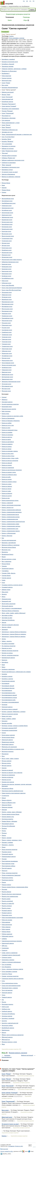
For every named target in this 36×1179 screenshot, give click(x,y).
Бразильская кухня (7, 229)
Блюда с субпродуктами (9, 533)
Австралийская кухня (8, 198)
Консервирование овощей (9, 695)
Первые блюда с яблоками (9, 821)
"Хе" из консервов (7, 144)
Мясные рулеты (6, 763)
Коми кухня (5, 280)
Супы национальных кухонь (10, 983)
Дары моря (5, 592)
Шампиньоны (5, 1030)
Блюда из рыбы (6, 477)
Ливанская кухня (6, 294)
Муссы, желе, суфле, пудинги (10, 758)
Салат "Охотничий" (7, 97)
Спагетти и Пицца (7, 974)
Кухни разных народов (8, 735)
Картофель (5, 662)
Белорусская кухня (7, 222)
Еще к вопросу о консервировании (12, 608)
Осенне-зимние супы (8, 816)
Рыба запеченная (7, 924)
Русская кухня (6, 327)
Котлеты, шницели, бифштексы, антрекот (13, 711)
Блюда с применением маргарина (11, 512)
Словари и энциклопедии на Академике (14, 6)
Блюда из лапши (6, 449)
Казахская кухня (6, 264)
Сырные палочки (6, 78)
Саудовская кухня (7, 330)
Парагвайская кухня (7, 318)
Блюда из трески (6, 488)
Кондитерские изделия (8, 681)
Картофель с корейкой (8, 59)
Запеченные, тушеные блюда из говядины (14, 634)
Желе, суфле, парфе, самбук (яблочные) (13, 613)
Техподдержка (11, 1146)
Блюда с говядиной (7, 502)
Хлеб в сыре (5, 1006)
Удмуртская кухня (7, 348)
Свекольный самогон (8, 943)
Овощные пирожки (7, 807)
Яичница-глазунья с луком (9, 1042)
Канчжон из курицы (7, 653)
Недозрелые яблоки (7, 788)
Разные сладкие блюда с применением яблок (15, 887)
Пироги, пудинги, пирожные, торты (12, 840)
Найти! (32, 9)
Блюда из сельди (7, 479)
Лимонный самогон (7, 739)
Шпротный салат (6, 80)
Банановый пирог (7, 406)
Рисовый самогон (7, 910)
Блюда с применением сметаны (11, 526)
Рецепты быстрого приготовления (11, 894)
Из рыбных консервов (8, 643)
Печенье (4, 833)
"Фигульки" (5, 153)
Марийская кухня (7, 299)
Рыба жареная (6, 922)
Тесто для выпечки (7, 990)
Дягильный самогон (7, 606)
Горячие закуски (6, 578)
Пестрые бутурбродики (8, 826)
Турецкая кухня (6, 344)
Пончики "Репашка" (7, 111)
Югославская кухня (7, 386)
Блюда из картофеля (8, 441)
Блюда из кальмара (7, 434)
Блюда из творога (7, 486)
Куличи (4, 732)
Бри (3, 538)
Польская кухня (6, 323)
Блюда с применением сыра (10, 528)
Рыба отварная (6, 927)
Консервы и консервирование (10, 702)
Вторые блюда (6, 183)
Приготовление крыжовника (10, 861)
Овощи (4, 798)
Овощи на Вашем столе (8, 802)
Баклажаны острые (7, 169)
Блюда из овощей (7, 463)
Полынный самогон (7, 854)
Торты (3, 995)
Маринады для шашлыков (9, 746)
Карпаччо (4, 660)
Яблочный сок (6, 1039)
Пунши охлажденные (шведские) (11, 875)
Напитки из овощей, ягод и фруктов (12, 772)
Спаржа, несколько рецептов (10, 976)
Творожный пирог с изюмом (10, 988)
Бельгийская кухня (7, 224)
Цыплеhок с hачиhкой (8, 1018)
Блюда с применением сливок (10, 524)
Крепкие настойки (7, 723)
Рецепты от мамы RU (8, 903)
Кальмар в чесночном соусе (10, 61)
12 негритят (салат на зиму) (10, 172)
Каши (3, 185)
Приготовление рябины (8, 866)
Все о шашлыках (6, 561)
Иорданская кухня (7, 252)
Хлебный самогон (7, 1011)
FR (33, 1)
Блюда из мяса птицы (8, 456)
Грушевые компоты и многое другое (12, 585)
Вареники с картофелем (9, 542)
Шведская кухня (6, 372)
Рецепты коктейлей (7, 901)
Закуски (4, 622)
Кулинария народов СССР (9, 728)
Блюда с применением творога (11, 531)
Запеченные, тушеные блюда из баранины (14, 632)
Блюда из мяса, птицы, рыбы (10, 458)
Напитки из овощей (7, 770)
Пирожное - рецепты (8, 844)
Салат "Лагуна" (6, 125)
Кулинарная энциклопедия (9, 730)
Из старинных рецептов (8, 646)
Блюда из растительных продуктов (12, 470)
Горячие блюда (6, 575)
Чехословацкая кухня (8, 362)
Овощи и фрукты (6, 800)
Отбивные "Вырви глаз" (8, 158)
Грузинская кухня (7, 240)
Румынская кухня (7, 325)
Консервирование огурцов (9, 697)
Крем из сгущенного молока (10, 714)
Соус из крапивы (6, 964)
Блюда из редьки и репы (9, 472)
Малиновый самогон (8, 744)
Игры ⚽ (26, 20)
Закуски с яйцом (6, 627)
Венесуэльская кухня (8, 236)
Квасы (3, 667)
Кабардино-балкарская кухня (10, 262)
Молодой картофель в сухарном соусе (13, 749)
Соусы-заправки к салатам (16, 38)
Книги (10, 20)
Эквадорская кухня (7, 379)
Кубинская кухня (6, 283)
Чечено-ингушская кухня (9, 365)
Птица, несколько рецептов (9, 873)
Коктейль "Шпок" (6, 139)
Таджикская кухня (7, 334)
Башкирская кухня (7, 219)
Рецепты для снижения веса (10, 896)
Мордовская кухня (7, 311)
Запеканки (5, 629)
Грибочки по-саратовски (9, 162)
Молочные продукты (7, 751)
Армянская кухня (7, 215)
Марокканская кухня (7, 301)
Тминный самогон (7, 992)
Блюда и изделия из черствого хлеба (12, 416)
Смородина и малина (8, 959)
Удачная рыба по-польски (9, 155)
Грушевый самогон (7, 587)
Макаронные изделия (8, 742)
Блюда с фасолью (7, 535)
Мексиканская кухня (7, 304)
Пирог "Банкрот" (6, 127)
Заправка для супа (7, 132)
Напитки (4, 187)
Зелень (4, 639)
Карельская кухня (7, 271)
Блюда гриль (5, 413)
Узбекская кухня (6, 351)
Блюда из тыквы (6, 491)
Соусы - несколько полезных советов (12, 969)
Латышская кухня (7, 292)
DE (27, 1)
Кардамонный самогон (8, 657)
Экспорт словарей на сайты (6, 1151)
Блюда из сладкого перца (9, 481)
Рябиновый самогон (7, 936)
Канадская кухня (6, 269)
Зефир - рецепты (7, 641)
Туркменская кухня (7, 346)
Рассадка (4, 889)
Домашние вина (6, 599)
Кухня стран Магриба (8, 285)
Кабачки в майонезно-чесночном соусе (13, 160)
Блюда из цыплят (7, 495)
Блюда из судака (6, 484)
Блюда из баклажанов (8, 418)
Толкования (10, 17)
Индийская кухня (6, 250)
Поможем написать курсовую (18, 1053)
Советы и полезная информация (11, 962)
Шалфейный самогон (8, 1027)
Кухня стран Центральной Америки (12, 287)
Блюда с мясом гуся (7, 507)
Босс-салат (5, 85)
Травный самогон (7, 997)
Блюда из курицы (7, 446)
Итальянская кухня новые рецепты (12, 259)
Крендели (4, 721)
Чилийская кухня (6, 367)
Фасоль (4, 1002)
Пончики (4, 859)
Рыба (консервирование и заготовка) (12, 917)
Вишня (4, 556)
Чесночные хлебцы (7, 1025)
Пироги (4, 835)
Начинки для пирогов (8, 782)
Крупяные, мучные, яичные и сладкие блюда (15, 725)
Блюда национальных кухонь (10, 500)
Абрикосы (4, 399)
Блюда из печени (7, 465)
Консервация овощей (8, 685)
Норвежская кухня (7, 316)
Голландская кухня (7, 238)
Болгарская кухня (7, 226)
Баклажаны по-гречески (8, 146)
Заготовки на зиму (7, 617)
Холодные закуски (7, 1016)
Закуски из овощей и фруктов (10, 624)
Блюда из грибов (6, 423)
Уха (3, 999)
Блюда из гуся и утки (8, 425)
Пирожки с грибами (7, 842)
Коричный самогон (7, 707)
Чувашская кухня (6, 370)
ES (30, 1)
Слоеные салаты (6, 957)
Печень (4, 830)
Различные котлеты (7, 877)
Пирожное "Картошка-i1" (9, 104)
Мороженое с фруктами (8, 118)
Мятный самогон (6, 765)
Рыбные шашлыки (7, 934)
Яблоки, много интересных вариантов (12, 1035)
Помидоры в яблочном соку (10, 129)
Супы (3, 981)
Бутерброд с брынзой (8, 64)
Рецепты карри (6, 898)
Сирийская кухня (6, 332)
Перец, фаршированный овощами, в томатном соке (17, 134)
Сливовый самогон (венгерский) (11, 955)
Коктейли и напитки (7, 678)
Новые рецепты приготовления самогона (13, 793)
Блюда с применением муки (10, 519)
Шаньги (4, 1032)
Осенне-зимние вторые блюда (10, 814)
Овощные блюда (6, 805)
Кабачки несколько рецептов (10, 650)
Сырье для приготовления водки (11, 985)
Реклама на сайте (19, 1146)
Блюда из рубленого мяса (9, 474)
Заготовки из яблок (7, 615)
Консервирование (7, 690)
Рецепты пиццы (6, 908)
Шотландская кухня (7, 377)
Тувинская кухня (6, 339)
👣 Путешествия (4, 1148)
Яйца (3, 1044)
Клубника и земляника (8, 669)
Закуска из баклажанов (8, 174)
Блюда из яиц (6, 498)
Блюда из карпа (6, 439)
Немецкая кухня (6, 313)
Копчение (4, 704)
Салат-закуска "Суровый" (9, 106)
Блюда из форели (7, 493)
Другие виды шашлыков (8, 603)
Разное (4, 882)
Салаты (11, 36)
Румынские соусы (7, 915)
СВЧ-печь (4, 945)
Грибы (3, 580)
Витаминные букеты (7, 554)
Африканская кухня (7, 217)
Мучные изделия (6, 761)
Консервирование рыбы (8, 700)
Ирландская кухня (7, 257)
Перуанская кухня (7, 320)
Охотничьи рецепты (7, 819)
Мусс (3, 756)
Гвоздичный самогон (8, 568)
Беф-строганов (6, 411)
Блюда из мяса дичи (7, 453)
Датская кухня (6, 243)
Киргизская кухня (7, 273)
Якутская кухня (6, 388)
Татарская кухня (6, 337)
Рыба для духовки (7, 920)
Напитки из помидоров (8, 775)
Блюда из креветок (7, 444)
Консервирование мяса (8, 693)
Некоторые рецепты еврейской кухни (12, 791)
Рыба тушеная (6, 929)
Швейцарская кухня (7, 374)
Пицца (3, 847)
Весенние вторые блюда (9, 547)
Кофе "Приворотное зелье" (9, 151)
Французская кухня (7, 360)
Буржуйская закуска (7, 101)
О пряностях (5, 795)
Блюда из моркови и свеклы (10, 451)
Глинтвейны (5, 571)
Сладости (4, 950)
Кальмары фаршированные (10, 87)
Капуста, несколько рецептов (10, 655)
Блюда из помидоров (8, 467)
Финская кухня (6, 358)
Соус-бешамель (6, 966)
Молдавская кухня (7, 306)
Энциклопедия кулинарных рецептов (18, 14)
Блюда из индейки (7, 432)
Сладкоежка (5, 948)
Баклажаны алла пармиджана (10, 108)
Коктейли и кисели (7, 676)
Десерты (4, 594)
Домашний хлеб (6, 601)
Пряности (4, 870)
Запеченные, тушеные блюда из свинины (13, 636)
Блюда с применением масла (10, 514)
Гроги (3, 582)
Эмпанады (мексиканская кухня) (11, 381)
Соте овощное (6, 120)
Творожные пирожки (7, 66)
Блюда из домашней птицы (9, 430)
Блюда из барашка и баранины (11, 420)
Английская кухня (7, 210)
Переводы (26, 17)
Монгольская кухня (7, 309)
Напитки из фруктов (7, 777)
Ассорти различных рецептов (10, 404)
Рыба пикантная (6, 75)
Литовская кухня (6, 297)
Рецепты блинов (6, 891)
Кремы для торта (7, 716)
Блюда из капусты (7, 437)
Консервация (5, 683)
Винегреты (5, 552)
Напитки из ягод (6, 779)
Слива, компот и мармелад (9, 952)
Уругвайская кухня (7, 355)
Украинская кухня (7, 353)
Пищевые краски (6, 852)
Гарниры (4, 566)
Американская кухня (7, 208)
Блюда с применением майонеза (11, 510)
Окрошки (4, 809)
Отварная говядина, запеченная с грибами (14, 68)
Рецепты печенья (7, 905)
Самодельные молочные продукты (12, 941)
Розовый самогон (7, 913)
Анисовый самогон (7, 402)
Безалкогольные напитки (9, 409)
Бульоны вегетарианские (9, 540)
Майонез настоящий (8, 92)
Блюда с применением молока (10, 517)
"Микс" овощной (6, 165)
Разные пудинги (6, 884)
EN (24, 1)
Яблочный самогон (7, 1037)
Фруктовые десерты (7, 1004)
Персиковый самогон (8, 823)
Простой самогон (7, 868)
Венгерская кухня (7, 233)
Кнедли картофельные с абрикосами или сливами (16, 671)
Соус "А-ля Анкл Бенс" (8, 136)
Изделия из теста (7, 648)
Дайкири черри (6, 589)
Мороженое (5, 754)
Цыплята (4, 1020)
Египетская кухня (7, 248)
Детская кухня (6, 245)
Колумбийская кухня (7, 278)
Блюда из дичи (6, 427)
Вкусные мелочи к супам (9, 559)
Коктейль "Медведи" (7, 141)
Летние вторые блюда (8, 737)
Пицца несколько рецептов (9, 849)
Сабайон (4, 938)
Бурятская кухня (6, 231)
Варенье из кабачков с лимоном (11, 176)
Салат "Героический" (8, 113)
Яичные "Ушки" (6, 94)
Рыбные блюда (6, 931)
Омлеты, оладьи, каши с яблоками (12, 812)
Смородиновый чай (7, 99)
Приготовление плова (8, 863)
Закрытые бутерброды (8, 620)
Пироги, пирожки (6, 837)
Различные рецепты (7, 880)
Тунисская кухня (6, 341)
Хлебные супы (6, 1009)
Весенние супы (6, 549)
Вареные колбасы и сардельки (10, 545)
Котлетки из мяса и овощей (9, 709)
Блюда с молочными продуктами (11, 505)
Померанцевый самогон (9, 856)
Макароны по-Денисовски (9, 71)
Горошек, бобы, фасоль (8, 573)
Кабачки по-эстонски (8, 148)
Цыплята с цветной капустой (10, 1023)
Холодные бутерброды (8, 1013)
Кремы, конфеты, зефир (9, 718)
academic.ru (6, 3)
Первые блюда (6, 190)
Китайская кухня (6, 276)
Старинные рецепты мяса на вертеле (12, 978)
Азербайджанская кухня (8, 203)
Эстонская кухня (6, 384)
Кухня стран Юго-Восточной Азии (11, 290)
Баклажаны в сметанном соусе (10, 167)
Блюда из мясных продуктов (10, 460)
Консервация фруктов (8, 688)
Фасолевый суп (6, 115)
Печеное (4, 828)
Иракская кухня (6, 255)
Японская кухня (6, 391)
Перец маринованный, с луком (10, 122)
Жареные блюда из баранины (10, 610)
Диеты (3, 596)
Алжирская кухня (6, 205)
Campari (4, 397)
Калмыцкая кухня (7, 266)
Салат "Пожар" (6, 83)
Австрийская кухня (7, 201)
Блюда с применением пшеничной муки (13, 521)
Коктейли (4, 674)
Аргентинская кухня (7, 212)
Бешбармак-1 (6, 73)
